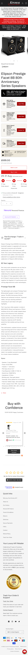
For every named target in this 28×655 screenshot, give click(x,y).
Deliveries (5, 519)
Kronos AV (7, 646)
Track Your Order (7, 537)
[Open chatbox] (24, 651)
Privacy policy (10, 648)
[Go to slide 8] (16, 446)
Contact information (14, 651)
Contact (5, 530)
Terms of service (18, 648)
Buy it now (14, 172)
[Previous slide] (3, 433)
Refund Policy (6, 533)
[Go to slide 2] (5, 446)
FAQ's (4, 526)
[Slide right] (17, 61)
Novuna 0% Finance (8, 508)
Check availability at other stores (11, 197)
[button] (2, 3)
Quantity (3, 200)
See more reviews (14, 451)
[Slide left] (10, 61)
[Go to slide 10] (20, 446)
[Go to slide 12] (24, 446)
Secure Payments (8, 523)
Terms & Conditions (8, 512)
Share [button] (4, 393)
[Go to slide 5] (11, 446)
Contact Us (21, 130)
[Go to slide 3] (7, 446)
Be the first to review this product (14, 476)
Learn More (21, 104)
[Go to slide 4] (9, 446)
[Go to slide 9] (18, 446)
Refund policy (23, 646)
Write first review (14, 480)
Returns (5, 516)
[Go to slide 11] (22, 446)
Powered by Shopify (14, 646)
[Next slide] (25, 433)
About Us (5, 501)
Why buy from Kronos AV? (10, 498)
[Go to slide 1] (3, 446)
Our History (6, 505)
